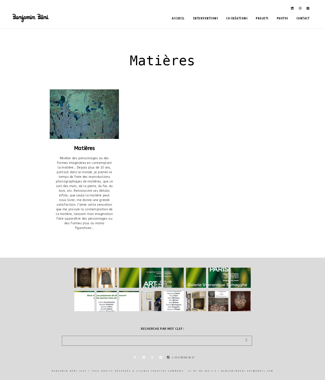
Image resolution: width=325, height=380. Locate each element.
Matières (84, 148)
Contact (303, 18)
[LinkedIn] (292, 9)
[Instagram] (300, 9)
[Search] (245, 339)
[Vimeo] (308, 9)
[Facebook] (136, 358)
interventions (205, 18)
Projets (262, 18)
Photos (282, 18)
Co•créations (237, 18)
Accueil (178, 18)
